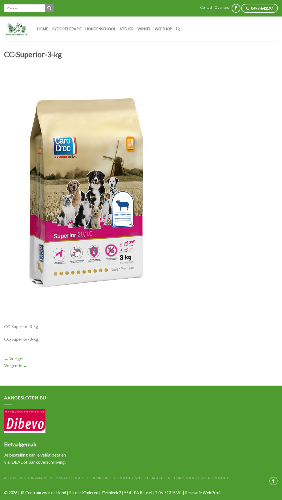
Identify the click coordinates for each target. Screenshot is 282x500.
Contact (206, 7)
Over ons (222, 7)
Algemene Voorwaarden (28, 478)
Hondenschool (100, 29)
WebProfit (212, 492)
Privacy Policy (70, 478)
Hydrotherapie (67, 29)
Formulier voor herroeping (202, 478)
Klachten (161, 478)
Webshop (163, 29)
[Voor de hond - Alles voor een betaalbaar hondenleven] (16, 29)
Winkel (144, 29)
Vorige (13, 358)
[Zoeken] (178, 29)
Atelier (127, 29)
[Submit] (49, 8)
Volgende (15, 365)
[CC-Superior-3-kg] (88, 195)
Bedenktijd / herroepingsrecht (118, 478)
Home (42, 29)
